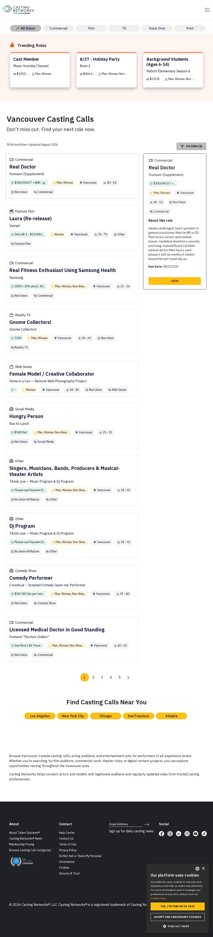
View (174, 281)
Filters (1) (194, 146)
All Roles (28, 28)
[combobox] (197, 869)
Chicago (105, 716)
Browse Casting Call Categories (30, 850)
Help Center (67, 833)
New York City (73, 716)
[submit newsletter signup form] (146, 824)
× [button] (203, 868)
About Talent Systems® (24, 833)
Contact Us (66, 838)
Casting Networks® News (25, 838)
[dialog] (177, 898)
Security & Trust (69, 873)
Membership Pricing (21, 844)
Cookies (64, 867)
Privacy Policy (68, 850)
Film (91, 28)
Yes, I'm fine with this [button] (177, 906)
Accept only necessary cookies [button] (177, 917)
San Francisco (138, 716)
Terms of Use (67, 844)
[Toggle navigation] (206, 10)
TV (124, 28)
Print (189, 28)
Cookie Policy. (159, 898)
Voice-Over (157, 28)
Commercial (59, 28)
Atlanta (171, 716)
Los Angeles (40, 716)
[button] (178, 926)
